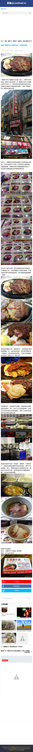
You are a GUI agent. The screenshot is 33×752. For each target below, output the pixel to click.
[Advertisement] (16, 27)
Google (16, 581)
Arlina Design (13, 748)
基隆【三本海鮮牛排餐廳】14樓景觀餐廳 (8, 615)
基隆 (6, 41)
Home (2, 41)
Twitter (16, 590)
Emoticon (5, 660)
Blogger (22, 749)
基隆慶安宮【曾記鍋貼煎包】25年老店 (13, 646)
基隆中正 (10, 41)
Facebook (17, 586)
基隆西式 (15, 41)
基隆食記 (20, 41)
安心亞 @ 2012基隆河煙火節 (23, 618)
